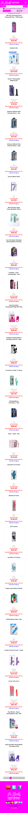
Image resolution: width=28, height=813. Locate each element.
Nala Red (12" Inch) (14, 495)
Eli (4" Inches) (14, 526)
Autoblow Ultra (14, 48)
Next (20, 778)
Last (23, 778)
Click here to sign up (14, 44)
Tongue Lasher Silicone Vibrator (13, 588)
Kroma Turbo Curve (14, 681)
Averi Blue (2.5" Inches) (14, 557)
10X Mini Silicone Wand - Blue (14, 619)
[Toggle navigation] (25, 2)
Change (23, 8)
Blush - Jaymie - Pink (14, 433)
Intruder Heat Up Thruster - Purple (14, 650)
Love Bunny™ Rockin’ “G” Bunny (14, 370)
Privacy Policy (14, 808)
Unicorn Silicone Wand (14, 176)
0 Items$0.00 (21, 11)
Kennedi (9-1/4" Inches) (13, 464)
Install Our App (6, 10)
